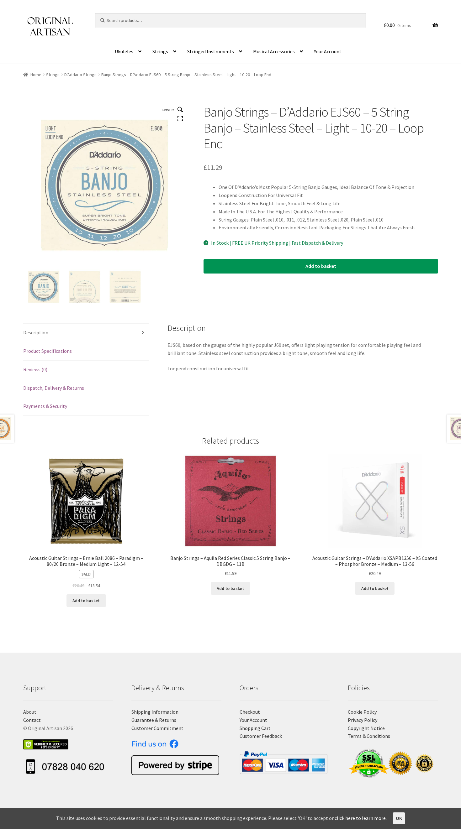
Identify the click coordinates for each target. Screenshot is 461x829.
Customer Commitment (157, 728)
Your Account (328, 51)
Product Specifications (47, 351)
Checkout (250, 712)
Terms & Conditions (369, 736)
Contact (32, 720)
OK (399, 818)
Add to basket (320, 266)
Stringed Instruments (210, 51)
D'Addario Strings (80, 74)
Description (35, 332)
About (29, 712)
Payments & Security (45, 406)
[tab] (86, 333)
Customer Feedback (261, 736)
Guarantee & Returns (153, 720)
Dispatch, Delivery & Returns (53, 388)
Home (35, 74)
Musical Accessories (274, 51)
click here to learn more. (361, 818)
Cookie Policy (362, 712)
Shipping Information (154, 712)
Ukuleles (124, 51)
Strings (160, 51)
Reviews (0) (35, 369)
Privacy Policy (362, 720)
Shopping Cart (255, 728)
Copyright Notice (366, 728)
